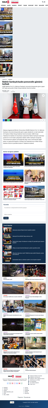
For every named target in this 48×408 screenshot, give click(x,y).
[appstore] (20, 397)
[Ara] (42, 2)
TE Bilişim (27, 406)
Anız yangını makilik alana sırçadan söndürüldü (12, 296)
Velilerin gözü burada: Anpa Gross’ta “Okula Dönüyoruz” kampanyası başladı (12, 199)
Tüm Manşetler (33, 381)
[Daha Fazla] (11, 120)
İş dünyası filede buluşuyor (30, 370)
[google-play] (27, 397)
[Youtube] (19, 383)
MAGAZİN (41, 5)
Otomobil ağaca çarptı (7, 279)
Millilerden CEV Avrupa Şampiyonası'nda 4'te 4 (34, 279)
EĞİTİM (26, 391)
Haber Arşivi (32, 384)
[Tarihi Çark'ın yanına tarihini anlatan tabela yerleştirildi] (35, 324)
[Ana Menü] (44, 2)
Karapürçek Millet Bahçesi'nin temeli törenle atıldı (34, 166)
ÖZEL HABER (6, 394)
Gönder (6, 218)
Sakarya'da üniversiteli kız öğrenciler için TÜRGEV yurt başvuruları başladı (11, 352)
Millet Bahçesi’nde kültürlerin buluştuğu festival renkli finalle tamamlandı (12, 334)
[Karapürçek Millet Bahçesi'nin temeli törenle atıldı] (35, 159)
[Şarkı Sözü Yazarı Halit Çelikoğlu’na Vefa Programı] (35, 175)
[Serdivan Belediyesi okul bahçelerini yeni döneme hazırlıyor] (35, 343)
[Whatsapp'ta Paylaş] (8, 120)
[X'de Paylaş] (6, 120)
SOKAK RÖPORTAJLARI (8, 391)
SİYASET (20, 5)
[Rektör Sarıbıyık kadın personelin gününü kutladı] (24, 106)
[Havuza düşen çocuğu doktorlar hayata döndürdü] (13, 175)
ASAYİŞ (8, 5)
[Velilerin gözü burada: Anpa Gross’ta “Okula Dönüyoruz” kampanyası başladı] (13, 191)
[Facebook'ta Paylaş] (4, 120)
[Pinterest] (12, 383)
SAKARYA (14, 5)
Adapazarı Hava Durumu (35, 377)
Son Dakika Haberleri (34, 382)
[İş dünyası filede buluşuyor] (35, 361)
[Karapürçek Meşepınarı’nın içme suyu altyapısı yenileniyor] (35, 306)
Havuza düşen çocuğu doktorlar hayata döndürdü (13, 182)
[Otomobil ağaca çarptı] (13, 270)
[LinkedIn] (17, 383)
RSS (13, 402)
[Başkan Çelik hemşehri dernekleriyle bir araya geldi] (13, 306)
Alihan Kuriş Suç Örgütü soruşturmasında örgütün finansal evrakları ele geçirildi (11, 371)
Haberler (4, 79)
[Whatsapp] (22, 383)
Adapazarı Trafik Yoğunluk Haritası (37, 378)
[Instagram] (15, 383)
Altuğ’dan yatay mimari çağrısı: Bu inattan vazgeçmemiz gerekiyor (11, 167)
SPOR (36, 5)
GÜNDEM (3, 5)
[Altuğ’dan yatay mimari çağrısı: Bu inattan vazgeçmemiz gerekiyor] (13, 159)
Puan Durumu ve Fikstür (35, 380)
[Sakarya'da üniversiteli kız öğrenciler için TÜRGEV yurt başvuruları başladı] (13, 343)
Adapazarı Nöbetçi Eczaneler (36, 375)
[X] (10, 383)
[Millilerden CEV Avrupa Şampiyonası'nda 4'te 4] (35, 270)
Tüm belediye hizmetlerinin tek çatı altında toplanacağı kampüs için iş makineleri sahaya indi (34, 199)
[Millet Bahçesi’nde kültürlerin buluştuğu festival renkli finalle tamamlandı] (13, 324)
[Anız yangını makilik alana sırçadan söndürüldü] (13, 288)
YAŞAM (25, 5)
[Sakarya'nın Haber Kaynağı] (10, 2)
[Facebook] (8, 383)
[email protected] (15, 380)
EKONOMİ (30, 5)
